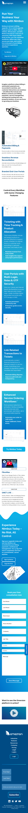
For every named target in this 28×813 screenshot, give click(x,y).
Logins (14, 752)
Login (14, 756)
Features (14, 740)
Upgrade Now (8, 563)
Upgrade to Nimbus (10, 56)
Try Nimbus (7, 52)
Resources (14, 743)
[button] (24, 3)
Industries (14, 738)
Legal (14, 750)
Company (14, 745)
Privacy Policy (14, 808)
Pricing (14, 747)
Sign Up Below (8, 559)
